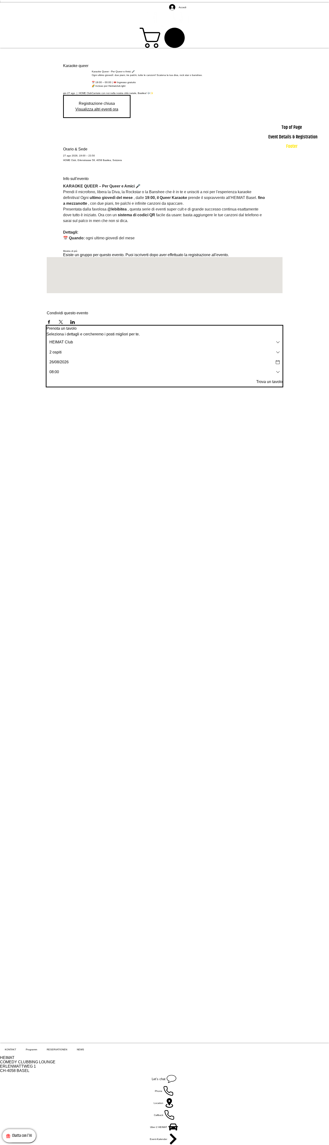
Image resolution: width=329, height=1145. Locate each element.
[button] (165, 38)
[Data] (278, 362)
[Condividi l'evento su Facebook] (49, 322)
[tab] (10, 1049)
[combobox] (164, 342)
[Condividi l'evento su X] (61, 322)
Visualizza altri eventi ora (96, 109)
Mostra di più (70, 251)
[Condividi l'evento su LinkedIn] (72, 322)
